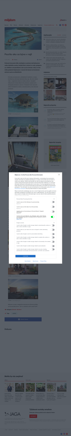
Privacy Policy (43, 261)
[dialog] (35, 218)
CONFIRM (25, 256)
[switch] (52, 202)
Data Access (35, 261)
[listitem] (35, 199)
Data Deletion (28, 261)
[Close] (59, 175)
